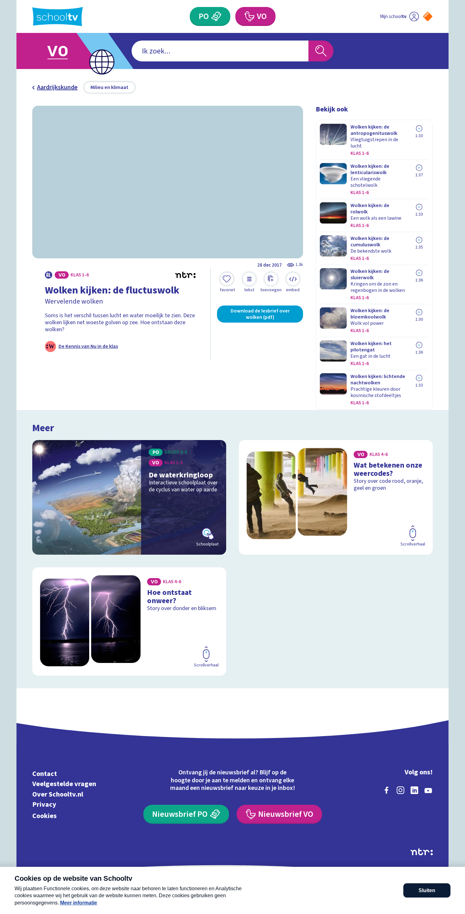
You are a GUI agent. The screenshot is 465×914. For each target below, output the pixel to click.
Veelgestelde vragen (64, 784)
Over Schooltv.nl (57, 794)
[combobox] (220, 51)
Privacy (44, 805)
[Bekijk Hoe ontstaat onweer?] (129, 621)
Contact (44, 773)
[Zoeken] (320, 51)
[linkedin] (414, 790)
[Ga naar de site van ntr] (422, 851)
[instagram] (400, 790)
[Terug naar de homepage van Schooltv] (57, 16)
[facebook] (387, 790)
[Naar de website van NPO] (428, 16)
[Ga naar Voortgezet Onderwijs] (63, 51)
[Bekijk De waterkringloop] (129, 497)
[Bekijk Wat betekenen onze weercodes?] (336, 497)
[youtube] (428, 790)
